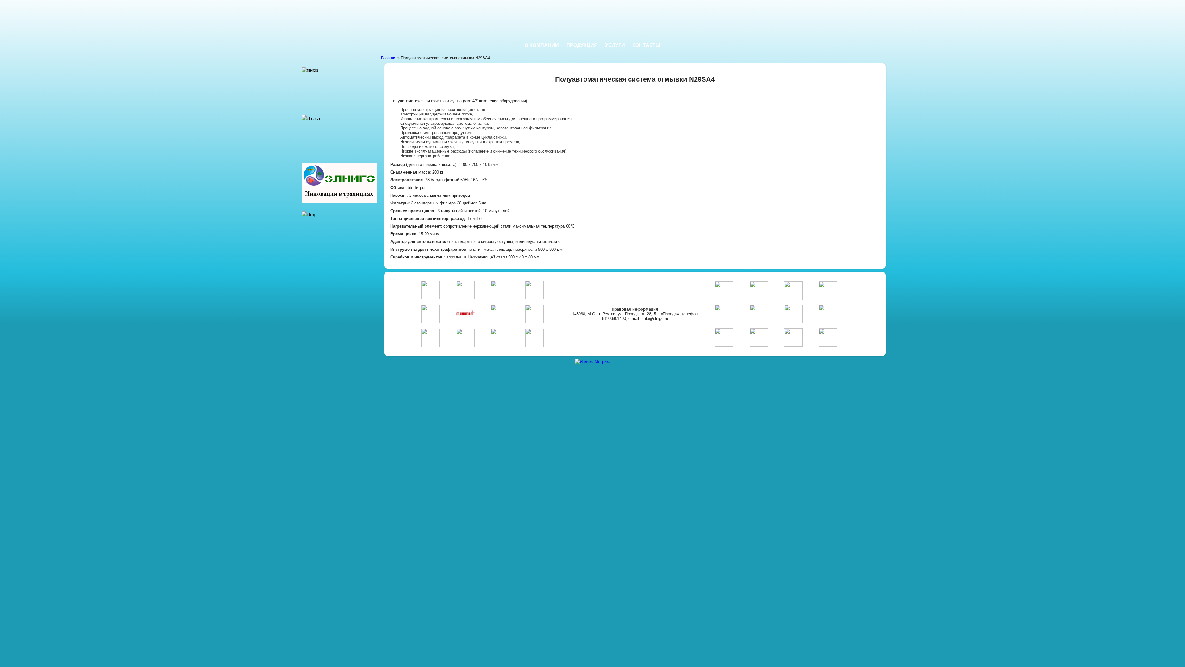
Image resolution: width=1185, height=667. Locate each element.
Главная (388, 58)
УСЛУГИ (615, 45)
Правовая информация (635, 309)
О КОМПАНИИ (542, 45)
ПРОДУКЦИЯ (582, 45)
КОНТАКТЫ (646, 45)
